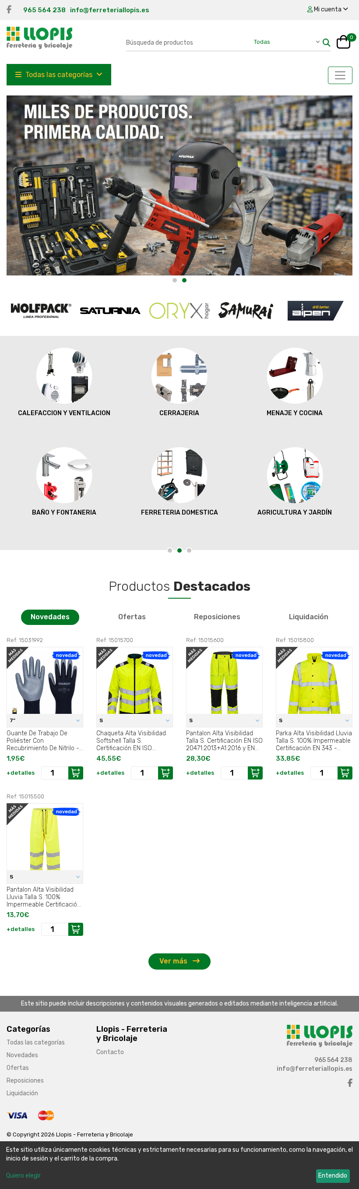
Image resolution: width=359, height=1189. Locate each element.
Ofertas (132, 617)
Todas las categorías (59, 75)
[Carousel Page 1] (175, 280)
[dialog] (179, 1165)
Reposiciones (217, 617)
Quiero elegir (23, 1175)
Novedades (50, 617)
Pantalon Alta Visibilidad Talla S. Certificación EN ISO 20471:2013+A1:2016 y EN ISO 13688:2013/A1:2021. (224, 741)
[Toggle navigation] (340, 75)
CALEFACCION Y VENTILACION (64, 413)
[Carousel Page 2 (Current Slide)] (184, 280)
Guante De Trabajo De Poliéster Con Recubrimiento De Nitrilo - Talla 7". (43, 741)
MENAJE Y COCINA (295, 413)
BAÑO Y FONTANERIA (64, 512)
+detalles (21, 772)
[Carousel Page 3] (189, 550)
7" (13, 720)
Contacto (110, 1052)
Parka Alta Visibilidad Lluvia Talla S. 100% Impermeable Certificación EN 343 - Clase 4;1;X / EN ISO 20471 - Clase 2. (314, 741)
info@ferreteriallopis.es (109, 10)
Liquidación (308, 617)
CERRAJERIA (179, 413)
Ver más (174, 961)
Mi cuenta (328, 9)
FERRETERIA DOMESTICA (179, 512)
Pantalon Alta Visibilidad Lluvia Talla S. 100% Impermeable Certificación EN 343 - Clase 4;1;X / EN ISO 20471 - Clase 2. (44, 897)
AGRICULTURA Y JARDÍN (294, 512)
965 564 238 (44, 10)
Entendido (332, 1175)
